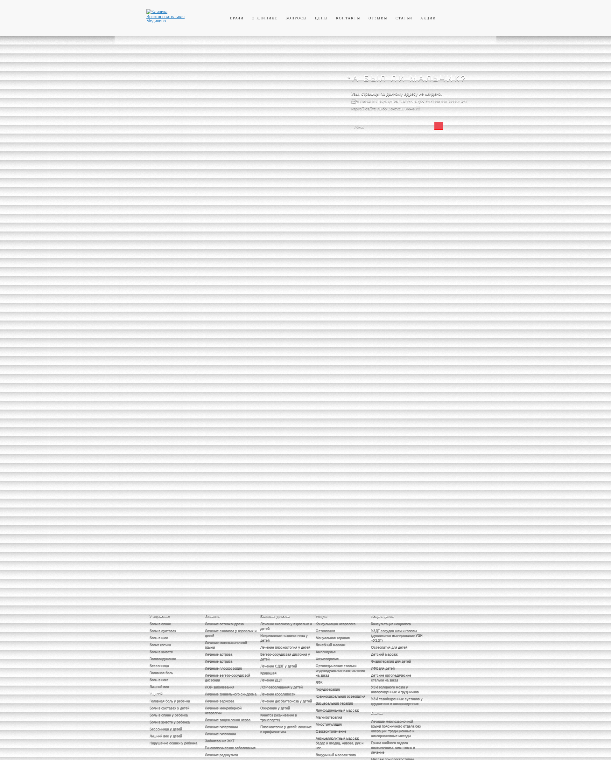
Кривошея (268, 672)
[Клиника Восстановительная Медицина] (165, 20)
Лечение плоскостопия (223, 667)
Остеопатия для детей (389, 646)
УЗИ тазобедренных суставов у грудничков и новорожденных (397, 701)
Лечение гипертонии (221, 726)
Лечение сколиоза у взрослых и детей (230, 633)
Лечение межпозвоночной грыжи (226, 644)
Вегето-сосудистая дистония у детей (285, 656)
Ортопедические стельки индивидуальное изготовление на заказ (340, 670)
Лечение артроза (218, 653)
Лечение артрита (218, 660)
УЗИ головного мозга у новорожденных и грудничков (395, 689)
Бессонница (159, 665)
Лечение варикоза (219, 700)
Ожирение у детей (275, 707)
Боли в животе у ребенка (170, 721)
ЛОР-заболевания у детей (281, 686)
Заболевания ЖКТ (220, 740)
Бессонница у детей (166, 728)
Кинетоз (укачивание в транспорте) (278, 717)
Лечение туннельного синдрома (230, 693)
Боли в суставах (163, 630)
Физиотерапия (327, 658)
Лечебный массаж (330, 644)
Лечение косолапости (277, 693)
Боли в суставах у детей (169, 707)
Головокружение (163, 658)
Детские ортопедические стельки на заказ (391, 677)
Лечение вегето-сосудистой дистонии (227, 677)
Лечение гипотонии (220, 733)
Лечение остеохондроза (224, 623)
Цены (321, 18)
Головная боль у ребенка (170, 700)
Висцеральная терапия (334, 702)
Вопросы (296, 18)
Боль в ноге (159, 679)
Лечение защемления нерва (227, 719)
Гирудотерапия (328, 688)
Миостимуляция (329, 723)
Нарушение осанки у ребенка (173, 742)
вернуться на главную (401, 101)
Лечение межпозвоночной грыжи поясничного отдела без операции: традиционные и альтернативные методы (396, 728)
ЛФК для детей (383, 667)
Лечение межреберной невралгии (223, 710)
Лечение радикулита (221, 754)
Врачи (237, 18)
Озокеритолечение (331, 730)
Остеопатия (325, 630)
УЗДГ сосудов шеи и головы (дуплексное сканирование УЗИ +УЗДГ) (397, 635)
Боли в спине (160, 623)
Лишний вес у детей (166, 735)
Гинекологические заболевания (230, 747)
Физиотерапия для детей (391, 660)
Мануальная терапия (333, 637)
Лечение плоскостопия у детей (285, 646)
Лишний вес (159, 686)
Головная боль (161, 672)
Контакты (348, 18)
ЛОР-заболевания (219, 686)
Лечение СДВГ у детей (278, 665)
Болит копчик (160, 644)
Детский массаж (384, 653)
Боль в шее (159, 637)
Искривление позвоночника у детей (284, 637)
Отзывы (378, 18)
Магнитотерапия (329, 716)
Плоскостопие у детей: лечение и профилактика (286, 729)
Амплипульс (326, 651)
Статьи (404, 18)
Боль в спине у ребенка (169, 714)
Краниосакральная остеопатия (340, 695)
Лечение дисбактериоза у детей (286, 700)
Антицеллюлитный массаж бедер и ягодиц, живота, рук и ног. (339, 742)
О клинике (264, 18)
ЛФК (319, 681)
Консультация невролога (335, 623)
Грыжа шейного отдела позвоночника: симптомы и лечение (393, 747)
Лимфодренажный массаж (337, 709)
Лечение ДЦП (271, 679)
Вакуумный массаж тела (336, 754)
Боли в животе (161, 651)
